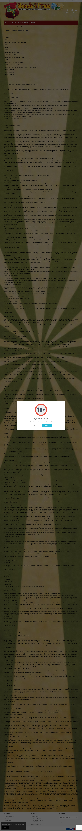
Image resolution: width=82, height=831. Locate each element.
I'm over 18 (47, 425)
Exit (35, 425)
